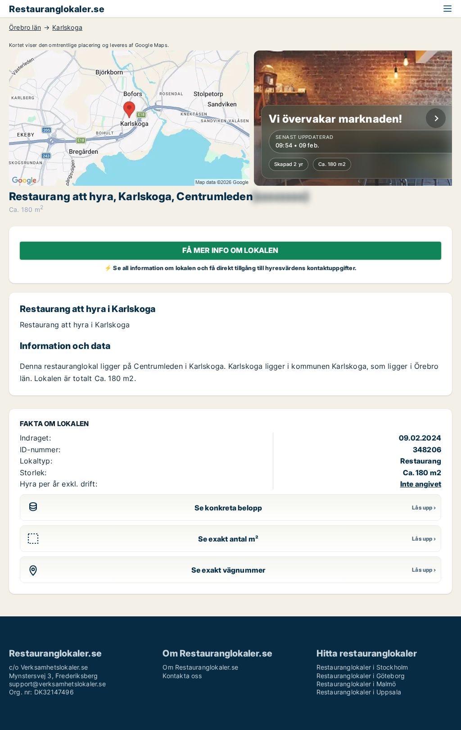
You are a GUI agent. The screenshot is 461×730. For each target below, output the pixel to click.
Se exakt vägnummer (228, 569)
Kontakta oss (182, 675)
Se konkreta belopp (228, 507)
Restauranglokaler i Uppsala (358, 692)
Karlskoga (67, 27)
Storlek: (33, 472)
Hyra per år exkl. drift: (58, 483)
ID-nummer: (40, 449)
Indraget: (35, 437)
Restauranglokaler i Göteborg (360, 675)
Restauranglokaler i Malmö (356, 684)
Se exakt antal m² (228, 538)
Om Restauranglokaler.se (200, 667)
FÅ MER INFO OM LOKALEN (230, 250)
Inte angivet (420, 483)
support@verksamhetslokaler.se (57, 684)
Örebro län (25, 27)
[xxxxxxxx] (280, 196)
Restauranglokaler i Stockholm (362, 667)
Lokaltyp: (36, 460)
